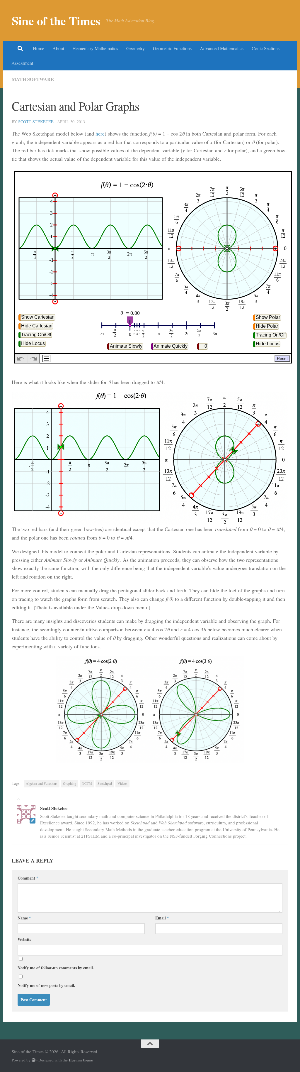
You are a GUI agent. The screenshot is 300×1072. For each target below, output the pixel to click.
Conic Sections (265, 48)
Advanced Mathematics (221, 48)
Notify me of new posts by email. (46, 985)
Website (24, 939)
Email (162, 918)
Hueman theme (81, 1060)
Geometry (135, 48)
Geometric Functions (172, 48)
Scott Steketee (36, 121)
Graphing (69, 783)
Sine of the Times (56, 20)
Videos (122, 783)
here (100, 133)
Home (38, 48)
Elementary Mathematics (95, 48)
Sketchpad (105, 783)
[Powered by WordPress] (33, 1060)
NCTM (87, 783)
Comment (28, 878)
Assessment (22, 63)
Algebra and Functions (41, 783)
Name (24, 918)
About (58, 48)
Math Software (33, 79)
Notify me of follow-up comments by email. (56, 968)
